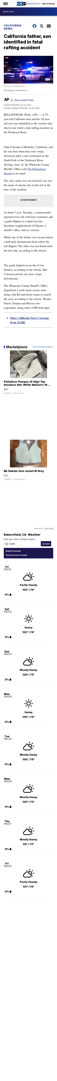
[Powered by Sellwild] (48, 528)
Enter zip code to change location (19, 539)
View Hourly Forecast (16, 555)
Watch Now (47, 4)
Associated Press (24, 100)
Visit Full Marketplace (42, 347)
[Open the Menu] (5, 4)
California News (13, 27)
